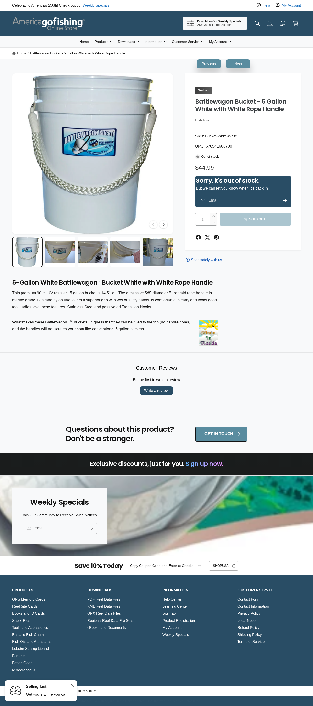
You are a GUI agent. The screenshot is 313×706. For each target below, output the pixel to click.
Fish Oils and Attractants (31, 641)
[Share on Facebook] (198, 237)
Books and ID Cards (28, 613)
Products (101, 42)
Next (238, 64)
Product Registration (178, 620)
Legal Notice (247, 620)
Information (153, 42)
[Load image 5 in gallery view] (158, 252)
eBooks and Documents (106, 627)
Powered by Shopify (82, 690)
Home (21, 53)
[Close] (72, 685)
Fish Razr (203, 120)
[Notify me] (284, 200)
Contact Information (253, 606)
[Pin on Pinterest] (216, 237)
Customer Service (186, 42)
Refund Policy (248, 627)
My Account (291, 5)
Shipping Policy (249, 635)
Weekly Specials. (96, 5)
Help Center (171, 599)
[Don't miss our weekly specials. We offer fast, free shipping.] (282, 23)
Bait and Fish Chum (28, 635)
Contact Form (248, 599)
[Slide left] (153, 224)
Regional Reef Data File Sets (110, 620)
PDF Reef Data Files (103, 599)
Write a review (156, 390)
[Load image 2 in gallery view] (60, 252)
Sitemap (169, 613)
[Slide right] (163, 224)
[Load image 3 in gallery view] (93, 252)
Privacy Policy (248, 613)
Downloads (126, 42)
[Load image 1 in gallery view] (27, 252)
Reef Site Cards (25, 606)
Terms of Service (251, 641)
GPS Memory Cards (28, 599)
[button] (257, 23)
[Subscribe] (91, 528)
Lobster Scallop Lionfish (31, 648)
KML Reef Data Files (103, 606)
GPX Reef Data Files (104, 613)
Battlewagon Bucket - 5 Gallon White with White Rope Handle (77, 53)
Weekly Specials (175, 635)
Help (266, 5)
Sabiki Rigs (21, 620)
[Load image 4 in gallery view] (125, 252)
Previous (209, 64)
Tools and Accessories (30, 627)
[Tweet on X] (207, 237)
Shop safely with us (206, 260)
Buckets (18, 656)
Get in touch (218, 433)
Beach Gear (22, 663)
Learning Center (175, 606)
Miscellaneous (23, 670)
